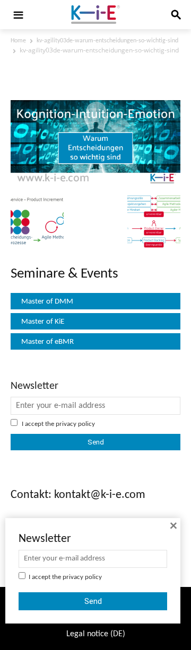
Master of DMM (47, 302)
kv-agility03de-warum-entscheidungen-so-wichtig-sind (107, 41)
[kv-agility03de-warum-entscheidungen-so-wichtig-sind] (95, 183)
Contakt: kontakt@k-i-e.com (78, 495)
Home (18, 41)
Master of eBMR (47, 342)
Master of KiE (42, 322)
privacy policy (75, 424)
